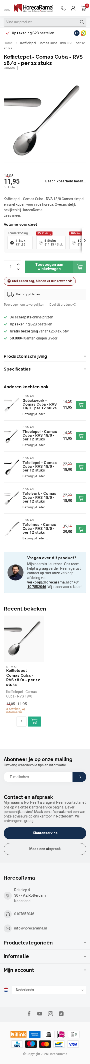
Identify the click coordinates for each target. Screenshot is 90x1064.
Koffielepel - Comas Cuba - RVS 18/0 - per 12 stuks (23, 677)
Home (8, 43)
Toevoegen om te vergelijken (24, 304)
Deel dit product (61, 304)
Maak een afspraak (45, 849)
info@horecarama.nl (30, 928)
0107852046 (24, 914)
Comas (9, 68)
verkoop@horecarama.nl (48, 582)
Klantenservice (45, 833)
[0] (83, 8)
